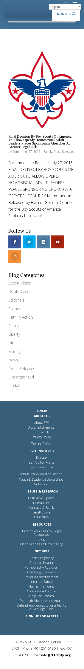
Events (14, 308)
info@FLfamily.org (56, 655)
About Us (42, 416)
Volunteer (41, 484)
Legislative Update (41, 498)
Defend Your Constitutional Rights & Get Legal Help (41, 607)
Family (48, 151)
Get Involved (42, 451)
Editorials (16, 300)
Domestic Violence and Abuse (42, 600)
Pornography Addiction (41, 567)
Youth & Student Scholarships (41, 479)
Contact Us (42, 432)
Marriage (15, 351)
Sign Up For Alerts (41, 462)
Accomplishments (41, 427)
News (13, 359)
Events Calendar (41, 467)
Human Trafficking (41, 586)
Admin (16, 151)
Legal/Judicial (42, 512)
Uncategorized (21, 377)
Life (11, 342)
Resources (42, 524)
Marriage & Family (41, 507)
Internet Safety (42, 581)
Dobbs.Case (18, 291)
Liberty (14, 334)
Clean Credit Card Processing (41, 544)
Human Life (41, 503)
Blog (42, 539)
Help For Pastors (41, 596)
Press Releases (64, 151)
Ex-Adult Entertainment (41, 577)
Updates (15, 385)
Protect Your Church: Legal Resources (41, 533)
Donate (64, 14)
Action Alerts (19, 283)
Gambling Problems (41, 572)
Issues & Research (42, 491)
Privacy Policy (41, 437)
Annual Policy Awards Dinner (41, 474)
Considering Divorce (41, 591)
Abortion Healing (42, 562)
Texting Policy (41, 443)
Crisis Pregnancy (42, 558)
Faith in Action (20, 317)
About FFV (41, 422)
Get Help (42, 551)
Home (42, 411)
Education (41, 517)
